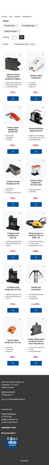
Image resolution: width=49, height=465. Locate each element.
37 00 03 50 (6, 416)
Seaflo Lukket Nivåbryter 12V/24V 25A (36, 182)
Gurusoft (24, 460)
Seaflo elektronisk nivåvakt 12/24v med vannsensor (36, 341)
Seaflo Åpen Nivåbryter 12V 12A (13, 341)
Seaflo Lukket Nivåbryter (36, 76)
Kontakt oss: (6, 409)
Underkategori (11, 31)
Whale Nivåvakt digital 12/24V (36, 129)
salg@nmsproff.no (9, 419)
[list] (14, 37)
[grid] (21, 37)
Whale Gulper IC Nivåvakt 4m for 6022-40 (36, 235)
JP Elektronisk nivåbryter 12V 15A (13, 288)
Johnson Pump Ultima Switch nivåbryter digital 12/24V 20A (13, 76)
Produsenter (10, 25)
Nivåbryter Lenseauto (36, 288)
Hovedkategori (29, 25)
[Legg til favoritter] (20, 55)
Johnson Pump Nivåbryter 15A (13, 182)
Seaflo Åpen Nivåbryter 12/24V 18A (13, 129)
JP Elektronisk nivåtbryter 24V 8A (13, 235)
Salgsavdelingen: (8, 414)
